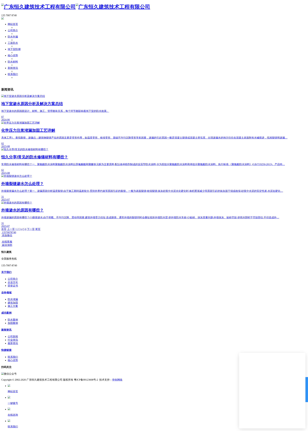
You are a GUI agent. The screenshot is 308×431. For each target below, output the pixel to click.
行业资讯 (13, 340)
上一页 (11, 229)
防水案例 (13, 319)
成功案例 (6, 312)
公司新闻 (13, 336)
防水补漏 (13, 36)
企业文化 (13, 282)
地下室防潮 (14, 49)
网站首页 (13, 24)
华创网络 (117, 379)
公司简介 (13, 30)
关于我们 (6, 272)
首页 (3, 229)
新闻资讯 (13, 68)
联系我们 (13, 74)
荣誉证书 (13, 285)
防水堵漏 (13, 299)
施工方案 (13, 306)
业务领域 (6, 292)
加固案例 (13, 323)
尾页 (37, 229)
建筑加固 (13, 302)
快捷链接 (6, 350)
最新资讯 (13, 343)
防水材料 (13, 61)
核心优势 (13, 55)
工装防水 (13, 43)
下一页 (31, 229)
